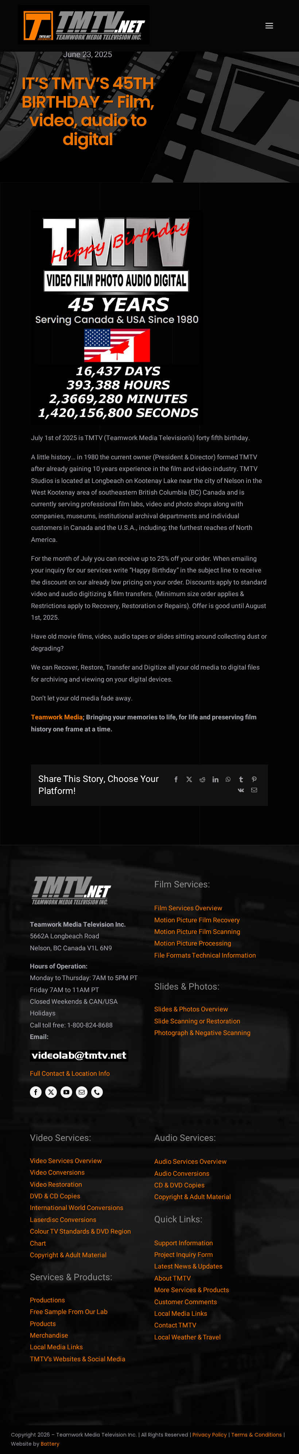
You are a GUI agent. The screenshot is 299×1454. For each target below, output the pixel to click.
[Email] (254, 790)
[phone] (97, 1092)
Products (43, 1324)
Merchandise (49, 1336)
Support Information (183, 1243)
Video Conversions (57, 1173)
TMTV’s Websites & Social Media (77, 1359)
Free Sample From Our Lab (69, 1312)
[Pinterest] (254, 780)
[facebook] (36, 1092)
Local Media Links (56, 1347)
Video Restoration (56, 1185)
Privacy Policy (210, 1434)
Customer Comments (185, 1302)
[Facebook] (176, 780)
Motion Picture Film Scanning (197, 932)
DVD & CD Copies (55, 1196)
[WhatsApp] (228, 780)
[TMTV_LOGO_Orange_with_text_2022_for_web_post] (83, 8)
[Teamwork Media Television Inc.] (71, 878)
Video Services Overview (66, 1161)
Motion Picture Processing (192, 943)
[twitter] (51, 1092)
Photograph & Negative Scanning (202, 1033)
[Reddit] (202, 780)
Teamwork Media (57, 717)
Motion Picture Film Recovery (197, 920)
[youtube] (66, 1092)
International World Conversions (76, 1208)
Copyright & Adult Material (68, 1255)
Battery (50, 1443)
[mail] (82, 1092)
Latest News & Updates (188, 1266)
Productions (47, 1300)
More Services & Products (191, 1290)
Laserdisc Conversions (63, 1220)
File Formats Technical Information (205, 955)
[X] (189, 780)
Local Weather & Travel (187, 1337)
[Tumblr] (241, 780)
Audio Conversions (181, 1174)
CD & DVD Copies (179, 1185)
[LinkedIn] (215, 780)
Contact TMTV (175, 1325)
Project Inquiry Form (183, 1255)
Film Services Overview (188, 908)
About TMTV (172, 1278)
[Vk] (241, 790)
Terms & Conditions (256, 1434)
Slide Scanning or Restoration (197, 1021)
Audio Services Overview (190, 1162)
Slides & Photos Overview (191, 1009)
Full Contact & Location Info (70, 1074)
